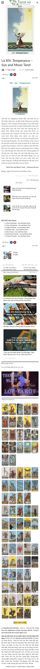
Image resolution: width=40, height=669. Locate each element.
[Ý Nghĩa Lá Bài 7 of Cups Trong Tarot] (12, 524)
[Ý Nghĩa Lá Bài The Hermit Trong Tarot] (34, 422)
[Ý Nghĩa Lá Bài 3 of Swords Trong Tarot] (20, 549)
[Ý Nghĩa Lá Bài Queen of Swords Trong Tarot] (20, 575)
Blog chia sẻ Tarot (4, 329)
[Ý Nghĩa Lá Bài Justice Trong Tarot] (12, 435)
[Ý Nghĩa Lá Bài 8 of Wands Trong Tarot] (20, 486)
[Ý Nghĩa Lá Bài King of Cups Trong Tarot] (27, 537)
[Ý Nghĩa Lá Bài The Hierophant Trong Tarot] (5, 422)
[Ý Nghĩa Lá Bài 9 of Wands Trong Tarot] (27, 486)
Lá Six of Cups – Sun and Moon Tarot (16, 232)
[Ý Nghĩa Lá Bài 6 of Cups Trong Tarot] (5, 524)
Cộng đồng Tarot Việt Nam (11, 628)
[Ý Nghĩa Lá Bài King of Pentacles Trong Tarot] (27, 613)
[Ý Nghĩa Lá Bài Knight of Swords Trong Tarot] (12, 575)
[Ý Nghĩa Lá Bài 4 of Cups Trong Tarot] (27, 511)
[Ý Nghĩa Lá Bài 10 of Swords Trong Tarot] (34, 562)
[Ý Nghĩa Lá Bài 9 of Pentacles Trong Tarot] (27, 600)
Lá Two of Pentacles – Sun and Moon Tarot (17, 225)
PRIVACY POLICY (11, 666)
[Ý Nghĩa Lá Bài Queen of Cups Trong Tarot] (20, 537)
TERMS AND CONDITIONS (25, 666)
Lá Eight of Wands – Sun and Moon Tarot (17, 227)
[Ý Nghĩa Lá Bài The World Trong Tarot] (12, 460)
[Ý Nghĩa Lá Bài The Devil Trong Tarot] (5, 448)
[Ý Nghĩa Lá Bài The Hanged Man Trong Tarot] (20, 435)
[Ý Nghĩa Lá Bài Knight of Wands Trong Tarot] (12, 499)
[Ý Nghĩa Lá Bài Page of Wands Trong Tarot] (5, 499)
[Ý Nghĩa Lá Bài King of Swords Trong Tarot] (27, 575)
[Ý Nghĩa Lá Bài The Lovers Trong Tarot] (12, 422)
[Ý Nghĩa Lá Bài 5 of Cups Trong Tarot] (34, 511)
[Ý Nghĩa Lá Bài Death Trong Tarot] (27, 435)
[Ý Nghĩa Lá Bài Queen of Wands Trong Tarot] (20, 499)
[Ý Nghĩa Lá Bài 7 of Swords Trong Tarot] (12, 562)
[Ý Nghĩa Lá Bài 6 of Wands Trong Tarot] (5, 486)
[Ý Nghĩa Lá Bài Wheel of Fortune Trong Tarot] (5, 435)
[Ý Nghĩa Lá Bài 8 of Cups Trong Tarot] (20, 524)
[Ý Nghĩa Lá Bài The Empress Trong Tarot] (27, 410)
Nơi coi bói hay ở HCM (25, 638)
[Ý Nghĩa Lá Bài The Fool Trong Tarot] (5, 410)
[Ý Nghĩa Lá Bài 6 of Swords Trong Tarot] (5, 562)
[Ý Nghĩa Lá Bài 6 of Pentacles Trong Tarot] (5, 600)
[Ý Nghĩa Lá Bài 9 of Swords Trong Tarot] (27, 562)
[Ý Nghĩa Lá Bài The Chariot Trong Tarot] (20, 422)
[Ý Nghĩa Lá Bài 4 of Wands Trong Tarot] (27, 473)
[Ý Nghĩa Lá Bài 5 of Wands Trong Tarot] (34, 473)
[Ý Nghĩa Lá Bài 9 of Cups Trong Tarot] (27, 524)
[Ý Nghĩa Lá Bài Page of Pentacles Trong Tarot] (5, 613)
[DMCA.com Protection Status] (20, 622)
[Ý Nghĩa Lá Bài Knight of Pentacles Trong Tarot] (12, 613)
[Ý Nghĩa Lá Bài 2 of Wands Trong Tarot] (12, 473)
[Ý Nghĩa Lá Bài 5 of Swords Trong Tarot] (34, 549)
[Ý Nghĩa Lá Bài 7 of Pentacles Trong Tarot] (12, 600)
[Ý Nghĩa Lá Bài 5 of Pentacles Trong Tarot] (34, 588)
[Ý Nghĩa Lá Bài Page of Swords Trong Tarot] (5, 575)
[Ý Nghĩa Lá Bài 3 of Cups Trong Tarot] (20, 511)
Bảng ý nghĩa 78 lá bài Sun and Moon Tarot (16, 171)
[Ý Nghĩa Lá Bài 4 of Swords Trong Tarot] (27, 549)
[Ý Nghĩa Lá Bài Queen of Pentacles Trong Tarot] (20, 613)
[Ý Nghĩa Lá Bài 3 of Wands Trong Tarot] (20, 473)
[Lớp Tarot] (20, 384)
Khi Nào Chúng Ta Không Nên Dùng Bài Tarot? (19, 326)
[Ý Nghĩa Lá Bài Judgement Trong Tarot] (5, 460)
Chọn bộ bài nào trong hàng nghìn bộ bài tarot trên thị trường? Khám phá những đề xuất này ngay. (24, 208)
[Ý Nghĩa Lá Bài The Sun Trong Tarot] (34, 448)
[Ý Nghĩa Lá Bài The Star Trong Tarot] (20, 448)
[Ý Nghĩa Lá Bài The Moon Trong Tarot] (27, 448)
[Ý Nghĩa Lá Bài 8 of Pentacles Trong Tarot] (20, 600)
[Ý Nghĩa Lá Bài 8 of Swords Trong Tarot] (20, 562)
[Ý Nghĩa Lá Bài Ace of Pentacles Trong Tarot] (5, 588)
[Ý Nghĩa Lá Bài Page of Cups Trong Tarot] (5, 537)
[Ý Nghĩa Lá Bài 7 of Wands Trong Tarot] (12, 486)
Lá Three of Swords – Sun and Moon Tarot (17, 236)
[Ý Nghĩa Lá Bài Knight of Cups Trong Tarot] (12, 537)
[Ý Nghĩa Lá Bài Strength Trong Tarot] (27, 422)
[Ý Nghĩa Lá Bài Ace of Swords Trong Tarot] (5, 549)
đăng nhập (10, 367)
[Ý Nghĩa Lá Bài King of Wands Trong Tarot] (27, 499)
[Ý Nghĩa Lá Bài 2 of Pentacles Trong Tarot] (12, 588)
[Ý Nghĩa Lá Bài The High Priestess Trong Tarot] (20, 410)
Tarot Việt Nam (4, 303)
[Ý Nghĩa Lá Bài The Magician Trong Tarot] (12, 410)
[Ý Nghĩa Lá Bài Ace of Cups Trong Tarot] (5, 511)
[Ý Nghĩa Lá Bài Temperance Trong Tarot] (34, 435)
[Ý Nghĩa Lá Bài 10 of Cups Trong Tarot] (34, 524)
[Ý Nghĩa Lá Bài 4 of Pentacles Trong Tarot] (27, 588)
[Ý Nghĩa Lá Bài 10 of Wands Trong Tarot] (34, 486)
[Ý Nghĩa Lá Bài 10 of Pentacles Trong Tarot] (34, 600)
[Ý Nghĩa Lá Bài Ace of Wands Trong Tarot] (5, 473)
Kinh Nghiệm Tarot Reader (4, 275)
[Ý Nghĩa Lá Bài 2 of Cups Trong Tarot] (12, 511)
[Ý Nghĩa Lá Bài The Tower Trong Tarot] (12, 448)
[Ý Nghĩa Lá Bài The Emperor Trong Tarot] (34, 410)
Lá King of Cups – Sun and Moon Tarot (16, 229)
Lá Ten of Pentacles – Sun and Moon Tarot (17, 223)
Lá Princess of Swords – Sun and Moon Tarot (18, 234)
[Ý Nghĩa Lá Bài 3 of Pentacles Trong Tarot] (20, 588)
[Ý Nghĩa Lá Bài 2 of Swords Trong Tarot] (12, 549)
